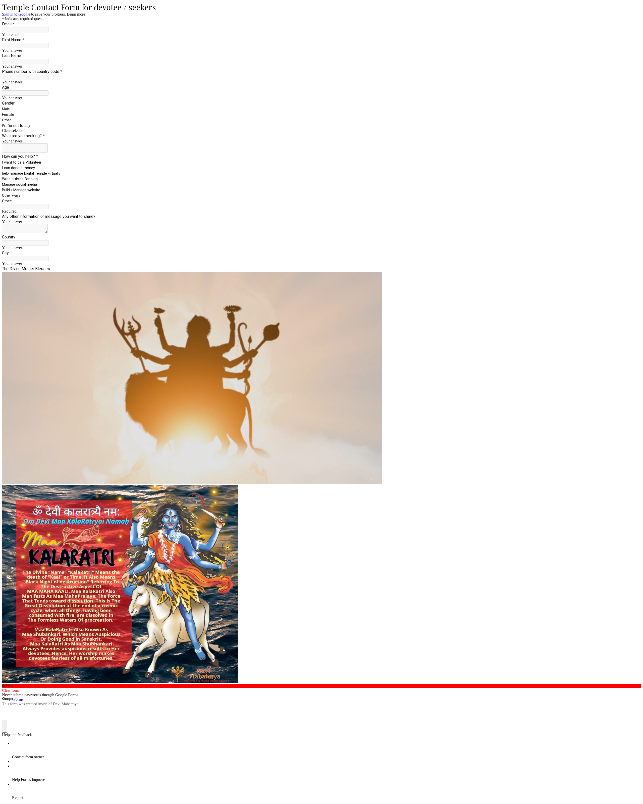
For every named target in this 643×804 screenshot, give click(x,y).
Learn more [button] (76, 14)
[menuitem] (326, 750)
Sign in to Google (16, 14)
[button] (321, 130)
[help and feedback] (4, 726)
